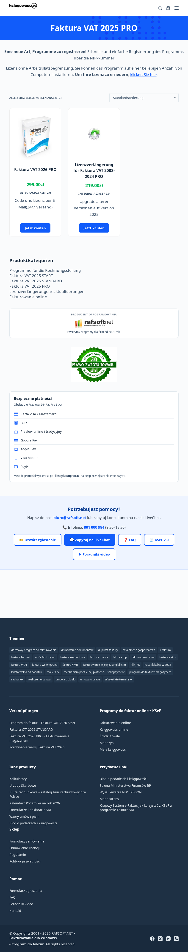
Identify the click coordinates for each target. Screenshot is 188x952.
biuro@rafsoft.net (69, 517)
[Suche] (160, 8)
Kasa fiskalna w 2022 (157, 665)
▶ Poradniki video (94, 554)
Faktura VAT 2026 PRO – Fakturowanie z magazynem (39, 738)
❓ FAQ (130, 539)
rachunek (17, 679)
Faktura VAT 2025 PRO (29, 286)
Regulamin (17, 854)
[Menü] (176, 8)
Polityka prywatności (25, 861)
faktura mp (120, 657)
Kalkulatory (18, 779)
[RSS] (176, 938)
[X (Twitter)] (160, 938)
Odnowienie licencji (24, 848)
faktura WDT (19, 665)
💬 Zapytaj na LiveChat (90, 539)
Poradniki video (21, 904)
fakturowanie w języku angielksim (104, 665)
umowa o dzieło (65, 679)
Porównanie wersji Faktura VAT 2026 (36, 747)
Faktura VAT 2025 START (31, 275)
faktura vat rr (167, 657)
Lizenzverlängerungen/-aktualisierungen (47, 291)
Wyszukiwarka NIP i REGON (121, 792)
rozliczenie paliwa (39, 679)
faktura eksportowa (72, 657)
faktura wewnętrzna (45, 665)
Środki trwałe (110, 736)
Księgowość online (114, 729)
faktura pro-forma (143, 657)
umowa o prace (90, 679)
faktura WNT (70, 665)
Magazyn (107, 743)
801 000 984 (94, 527)
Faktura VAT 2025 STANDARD (35, 281)
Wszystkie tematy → (118, 679)
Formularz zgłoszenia (25, 890)
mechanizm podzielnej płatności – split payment (94, 672)
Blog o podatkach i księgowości (33, 823)
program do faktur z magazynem (150, 672)
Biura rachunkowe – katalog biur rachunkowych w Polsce (47, 794)
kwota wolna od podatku (26, 672)
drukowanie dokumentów (77, 650)
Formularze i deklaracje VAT (30, 810)
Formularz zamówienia (26, 841)
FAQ (12, 897)
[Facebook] (152, 938)
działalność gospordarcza (139, 650)
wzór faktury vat (45, 657)
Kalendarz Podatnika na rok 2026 (34, 803)
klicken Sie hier (143, 74)
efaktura (165, 650)
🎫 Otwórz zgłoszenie (37, 539)
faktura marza (99, 657)
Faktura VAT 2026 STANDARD (31, 729)
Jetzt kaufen (35, 228)
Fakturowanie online (28, 296)
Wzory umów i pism (24, 816)
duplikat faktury (108, 650)
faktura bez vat (20, 657)
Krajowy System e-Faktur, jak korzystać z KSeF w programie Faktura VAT (136, 807)
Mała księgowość (113, 749)
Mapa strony (109, 799)
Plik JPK (135, 665)
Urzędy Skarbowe (22, 785)
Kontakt (15, 910)
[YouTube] (168, 938)
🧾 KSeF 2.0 (159, 539)
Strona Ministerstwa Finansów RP (125, 785)
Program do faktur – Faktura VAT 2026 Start (42, 723)
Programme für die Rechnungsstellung (45, 270)
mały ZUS (53, 672)
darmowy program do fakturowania (33, 650)
